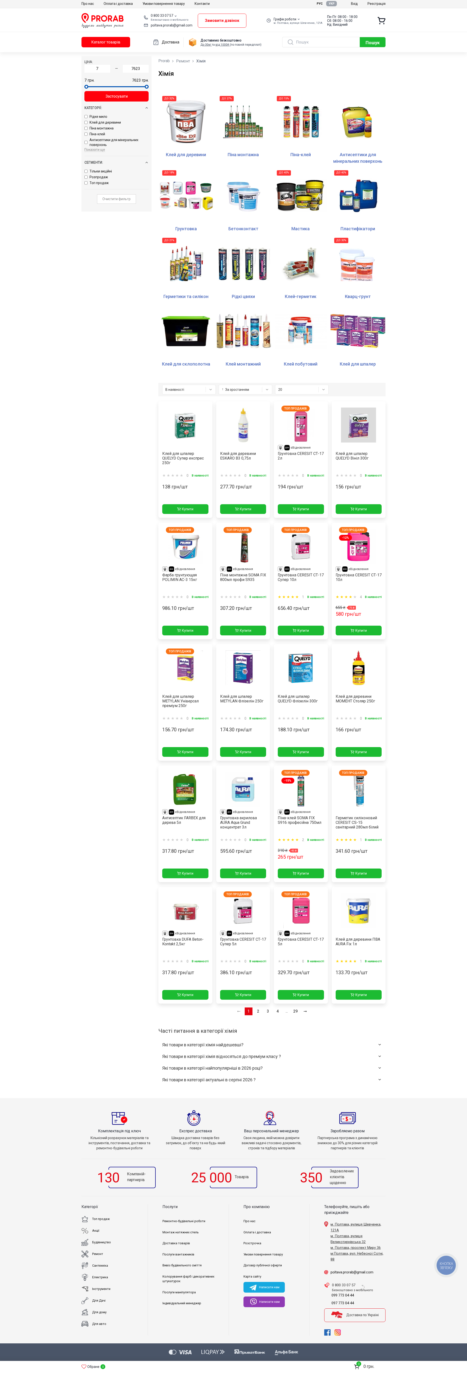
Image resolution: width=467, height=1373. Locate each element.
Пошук (373, 42)
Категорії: (93, 108)
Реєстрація (377, 4)
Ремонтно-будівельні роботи (183, 1221)
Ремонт (183, 61)
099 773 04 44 (343, 1295)
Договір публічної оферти (262, 1265)
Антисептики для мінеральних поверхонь (114, 142)
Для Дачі (99, 1300)
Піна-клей (97, 134)
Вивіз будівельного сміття (182, 1265)
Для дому (99, 1312)
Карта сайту (252, 1276)
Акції (95, 1230)
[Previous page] (239, 1011)
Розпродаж (99, 177)
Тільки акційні (101, 171)
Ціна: (88, 62)
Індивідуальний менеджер (181, 1303)
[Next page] (305, 1011)
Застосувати (117, 96)
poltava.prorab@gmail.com (171, 25)
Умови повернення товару (164, 4)
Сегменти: (93, 162)
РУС (320, 3)
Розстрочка (252, 1243)
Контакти (202, 4)
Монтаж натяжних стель (180, 1232)
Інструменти (101, 1289)
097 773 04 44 (343, 1303)
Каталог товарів (105, 42)
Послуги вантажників (178, 1254)
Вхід (354, 4)
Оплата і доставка (118, 4)
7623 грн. (140, 80)
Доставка (170, 42)
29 (295, 1011)
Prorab (164, 61)
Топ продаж (99, 183)
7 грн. (89, 80)
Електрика (100, 1277)
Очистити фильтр (116, 199)
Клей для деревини (105, 122)
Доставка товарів (176, 1243)
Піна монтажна (102, 128)
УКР (331, 3)
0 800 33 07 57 (162, 15)
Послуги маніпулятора (179, 1292)
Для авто (99, 1324)
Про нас (87, 4)
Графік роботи (285, 19)
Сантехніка (100, 1265)
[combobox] (189, 389)
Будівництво (101, 1242)
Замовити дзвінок (222, 20)
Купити (187, 509)
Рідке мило (98, 117)
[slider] (86, 87)
